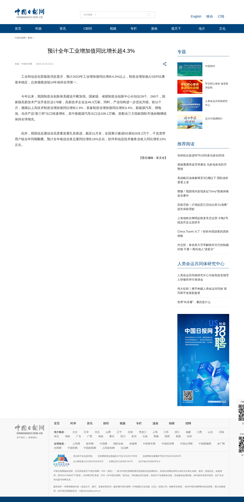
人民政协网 (108, 447)
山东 (210, 432)
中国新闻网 (90, 447)
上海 (155, 432)
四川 (122, 436)
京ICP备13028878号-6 (149, 461)
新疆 (178, 436)
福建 (188, 432)
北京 (75, 432)
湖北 (56, 436)
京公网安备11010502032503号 (88, 461)
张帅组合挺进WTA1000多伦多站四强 (200, 155)
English (196, 16)
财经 (106, 423)
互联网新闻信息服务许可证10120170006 (117, 456)
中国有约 (210, 66)
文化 (222, 28)
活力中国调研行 (214, 118)
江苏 (166, 432)
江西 (199, 432)
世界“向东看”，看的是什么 (194, 302)
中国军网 (73, 447)
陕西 (167, 436)
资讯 (62, 28)
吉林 (130, 432)
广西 (89, 436)
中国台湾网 (186, 443)
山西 (108, 432)
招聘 (188, 423)
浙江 (177, 432)
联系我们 (33, 437)
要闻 (30, 38)
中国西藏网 (205, 443)
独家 (172, 423)
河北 (97, 432)
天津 (86, 432)
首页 (18, 28)
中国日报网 (20, 38)
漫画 (154, 28)
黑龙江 (142, 432)
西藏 (156, 436)
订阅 (221, 16)
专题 (181, 51)
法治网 (124, 447)
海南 (100, 436)
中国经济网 (167, 443)
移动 (209, 16)
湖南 (67, 436)
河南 (221, 432)
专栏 (133, 28)
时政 (38, 28)
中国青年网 (149, 443)
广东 (78, 436)
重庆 (111, 436)
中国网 (103, 443)
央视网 (133, 443)
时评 (73, 423)
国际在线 (118, 443)
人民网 (76, 443)
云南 (145, 436)
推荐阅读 (186, 143)
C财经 (87, 28)
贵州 (133, 436)
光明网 (57, 447)
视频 (113, 28)
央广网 (221, 443)
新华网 (90, 443)
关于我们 (21, 437)
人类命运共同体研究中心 (201, 263)
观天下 (176, 28)
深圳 (189, 436)
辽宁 (119, 432)
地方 (202, 28)
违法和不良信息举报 (82, 456)
